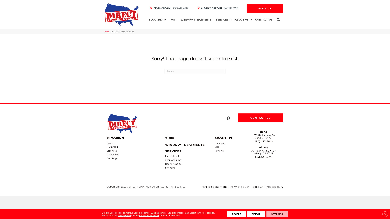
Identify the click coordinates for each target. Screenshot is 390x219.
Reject (256, 214)
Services (222, 19)
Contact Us (263, 19)
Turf (172, 19)
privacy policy (124, 215)
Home (106, 32)
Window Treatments (196, 19)
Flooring (156, 19)
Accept (236, 214)
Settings (277, 214)
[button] (165, 19)
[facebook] (228, 118)
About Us (242, 19)
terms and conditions (149, 215)
